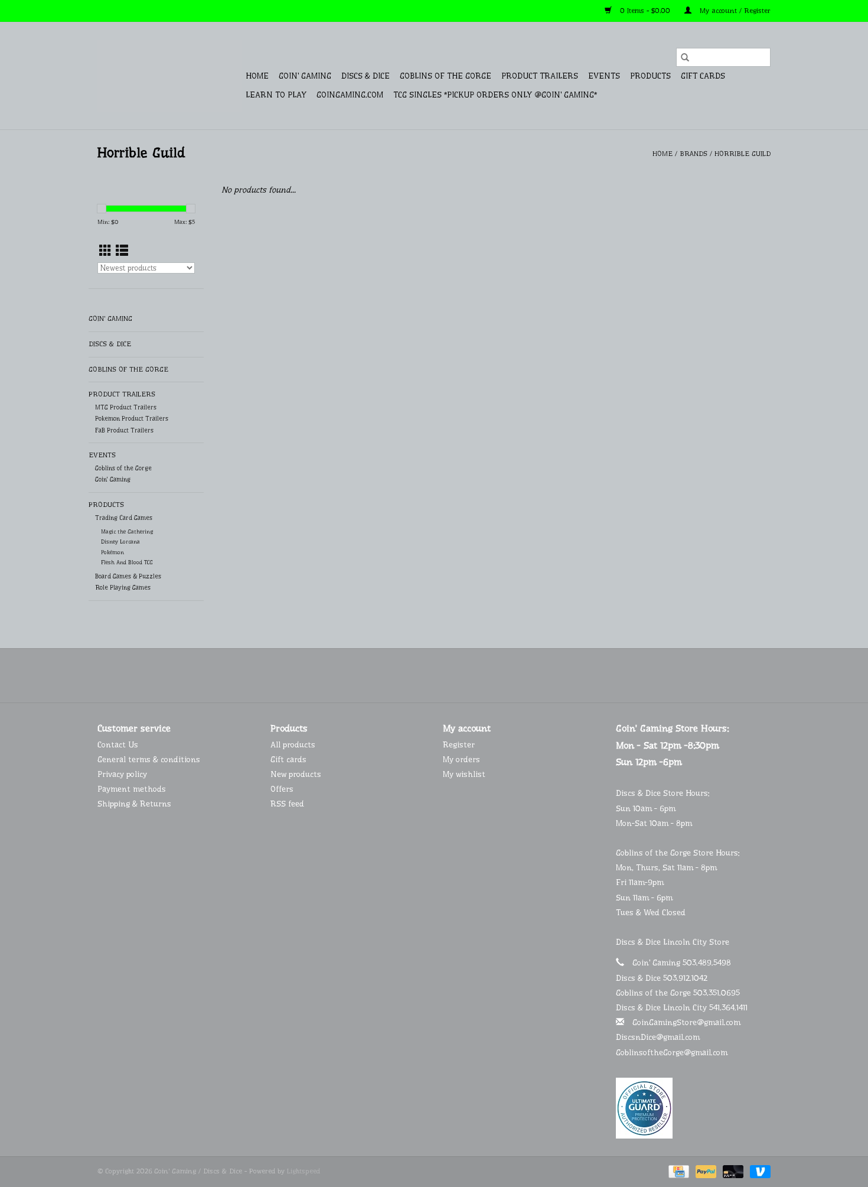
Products (650, 75)
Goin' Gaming (305, 75)
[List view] (122, 251)
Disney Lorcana (120, 541)
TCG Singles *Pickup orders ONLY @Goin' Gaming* (495, 94)
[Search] (685, 57)
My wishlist (464, 774)
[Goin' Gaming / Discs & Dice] (169, 76)
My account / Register (734, 10)
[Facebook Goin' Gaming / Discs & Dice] (402, 675)
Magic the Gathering (127, 531)
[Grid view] (105, 251)
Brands (693, 153)
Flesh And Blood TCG (127, 562)
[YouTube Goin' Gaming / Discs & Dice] (444, 675)
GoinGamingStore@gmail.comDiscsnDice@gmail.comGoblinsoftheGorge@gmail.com (678, 1036)
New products (295, 774)
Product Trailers (539, 75)
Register (459, 744)
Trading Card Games (123, 518)
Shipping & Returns (134, 803)
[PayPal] (705, 1171)
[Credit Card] (677, 1171)
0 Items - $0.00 (645, 10)
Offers (281, 788)
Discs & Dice (365, 75)
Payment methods (131, 788)
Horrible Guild (742, 153)
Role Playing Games (123, 587)
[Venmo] (758, 1171)
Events (604, 75)
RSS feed (287, 803)
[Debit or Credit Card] (732, 1171)
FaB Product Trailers (124, 430)
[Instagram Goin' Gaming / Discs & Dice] (465, 675)
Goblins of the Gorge (445, 75)
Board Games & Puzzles (128, 576)
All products (292, 744)
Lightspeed (303, 1171)
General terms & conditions (148, 759)
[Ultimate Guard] (693, 1108)
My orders (461, 759)
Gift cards (703, 75)
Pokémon (112, 552)
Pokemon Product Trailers (131, 418)
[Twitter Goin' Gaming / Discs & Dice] (423, 675)
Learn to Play (276, 94)
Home (257, 75)
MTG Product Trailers (125, 407)
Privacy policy (122, 774)
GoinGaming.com (349, 94)
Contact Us (117, 744)
